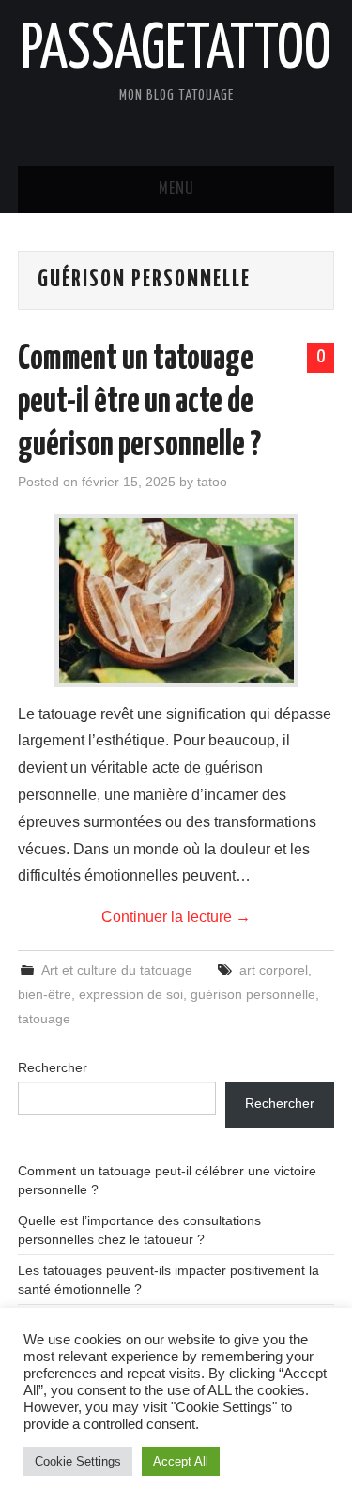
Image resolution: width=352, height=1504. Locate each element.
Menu (176, 189)
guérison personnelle (253, 994)
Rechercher (52, 1067)
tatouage (44, 1018)
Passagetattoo (176, 51)
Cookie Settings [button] (78, 1461)
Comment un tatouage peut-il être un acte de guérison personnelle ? (139, 403)
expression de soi (131, 994)
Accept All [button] (180, 1461)
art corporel (273, 969)
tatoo (212, 481)
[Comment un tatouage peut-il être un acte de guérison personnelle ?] (176, 600)
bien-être (44, 994)
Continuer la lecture (176, 917)
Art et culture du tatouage (116, 969)
